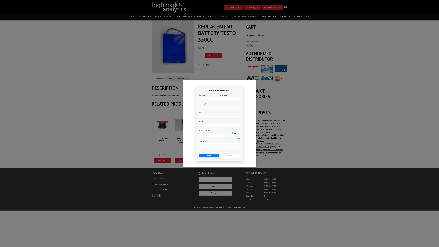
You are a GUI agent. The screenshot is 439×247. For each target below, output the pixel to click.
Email (201, 113)
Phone (201, 121)
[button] (253, 83)
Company (202, 104)
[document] (219, 123)
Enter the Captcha (205, 130)
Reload (238, 138)
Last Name (224, 95)
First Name (202, 95)
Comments (202, 142)
